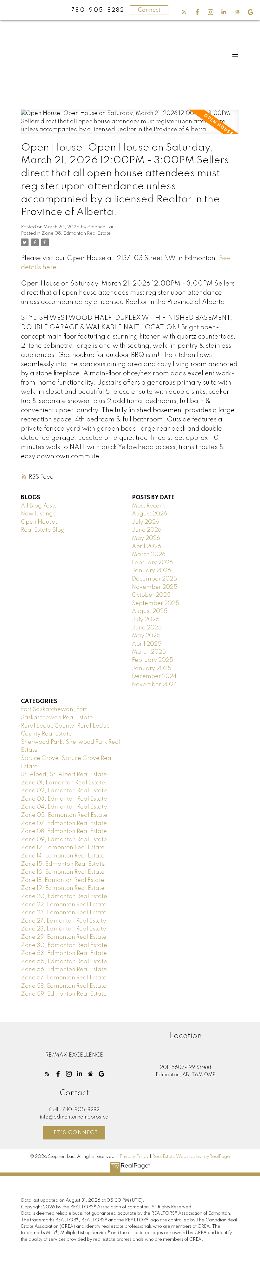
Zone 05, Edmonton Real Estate (64, 815)
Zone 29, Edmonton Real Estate (64, 937)
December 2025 (154, 579)
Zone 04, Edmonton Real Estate (64, 807)
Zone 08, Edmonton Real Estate (76, 233)
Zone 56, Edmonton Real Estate (64, 969)
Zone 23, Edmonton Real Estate (64, 913)
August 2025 (149, 611)
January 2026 (151, 571)
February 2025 (152, 660)
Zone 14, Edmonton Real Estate (63, 856)
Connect (149, 10)
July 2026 (145, 522)
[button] (184, 12)
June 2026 (146, 530)
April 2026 (146, 546)
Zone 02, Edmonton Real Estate (64, 791)
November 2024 (154, 685)
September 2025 (155, 603)
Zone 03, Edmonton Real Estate (64, 799)
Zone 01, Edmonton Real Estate (63, 783)
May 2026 (146, 538)
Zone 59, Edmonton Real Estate (64, 994)
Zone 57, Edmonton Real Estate (64, 978)
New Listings (38, 514)
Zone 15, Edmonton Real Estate (63, 864)
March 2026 (149, 554)
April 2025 (146, 644)
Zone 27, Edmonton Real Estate (63, 921)
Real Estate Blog (43, 530)
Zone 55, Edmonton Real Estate (64, 961)
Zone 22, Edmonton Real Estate (64, 905)
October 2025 (151, 595)
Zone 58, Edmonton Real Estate (64, 986)
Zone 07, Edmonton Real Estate (64, 823)
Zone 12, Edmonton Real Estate (63, 847)
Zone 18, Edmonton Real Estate (62, 880)
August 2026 (149, 514)
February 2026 (152, 563)
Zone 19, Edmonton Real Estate (63, 888)
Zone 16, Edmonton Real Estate (63, 872)
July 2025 (145, 619)
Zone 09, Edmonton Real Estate (64, 840)
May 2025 (146, 636)
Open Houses (39, 522)
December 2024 (154, 676)
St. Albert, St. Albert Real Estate (64, 774)
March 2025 (149, 652)
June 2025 (147, 628)
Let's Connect (74, 1132)
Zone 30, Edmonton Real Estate (64, 945)
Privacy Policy (134, 1156)
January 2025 (151, 668)
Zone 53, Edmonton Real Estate (64, 953)
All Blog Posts (38, 506)
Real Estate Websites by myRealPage (191, 1156)
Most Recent (148, 506)
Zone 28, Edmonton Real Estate (63, 929)
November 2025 (154, 587)
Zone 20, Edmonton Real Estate (64, 896)
